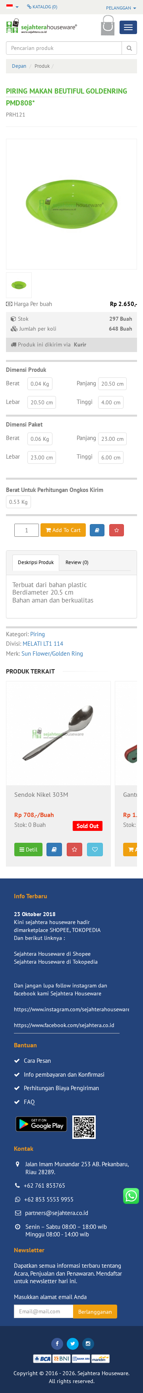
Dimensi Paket (24, 424)
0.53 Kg (18, 501)
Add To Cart (66, 530)
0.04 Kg (40, 383)
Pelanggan (119, 8)
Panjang (86, 383)
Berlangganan (95, 1311)
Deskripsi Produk (36, 562)
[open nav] (128, 27)
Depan (19, 66)
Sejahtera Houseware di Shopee (52, 953)
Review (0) (77, 562)
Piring (37, 634)
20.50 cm (112, 383)
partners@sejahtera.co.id (56, 1213)
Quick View (58, 754)
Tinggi (85, 402)
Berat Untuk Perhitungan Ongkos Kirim (54, 490)
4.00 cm (110, 402)
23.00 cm (112, 438)
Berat (12, 383)
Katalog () (44, 7)
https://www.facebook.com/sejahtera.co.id (64, 1025)
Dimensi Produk (26, 369)
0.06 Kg (40, 438)
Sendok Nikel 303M (41, 794)
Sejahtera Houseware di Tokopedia (56, 961)
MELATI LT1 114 (43, 643)
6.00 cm (110, 457)
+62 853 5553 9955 (48, 1199)
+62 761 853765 (44, 1185)
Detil (30, 849)
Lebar (13, 402)
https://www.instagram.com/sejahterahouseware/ (73, 1009)
